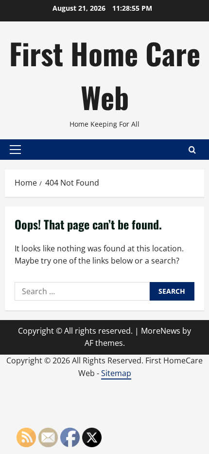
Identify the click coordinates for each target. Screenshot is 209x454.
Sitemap (116, 373)
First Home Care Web (104, 74)
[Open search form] (192, 149)
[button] (15, 149)
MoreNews (160, 330)
